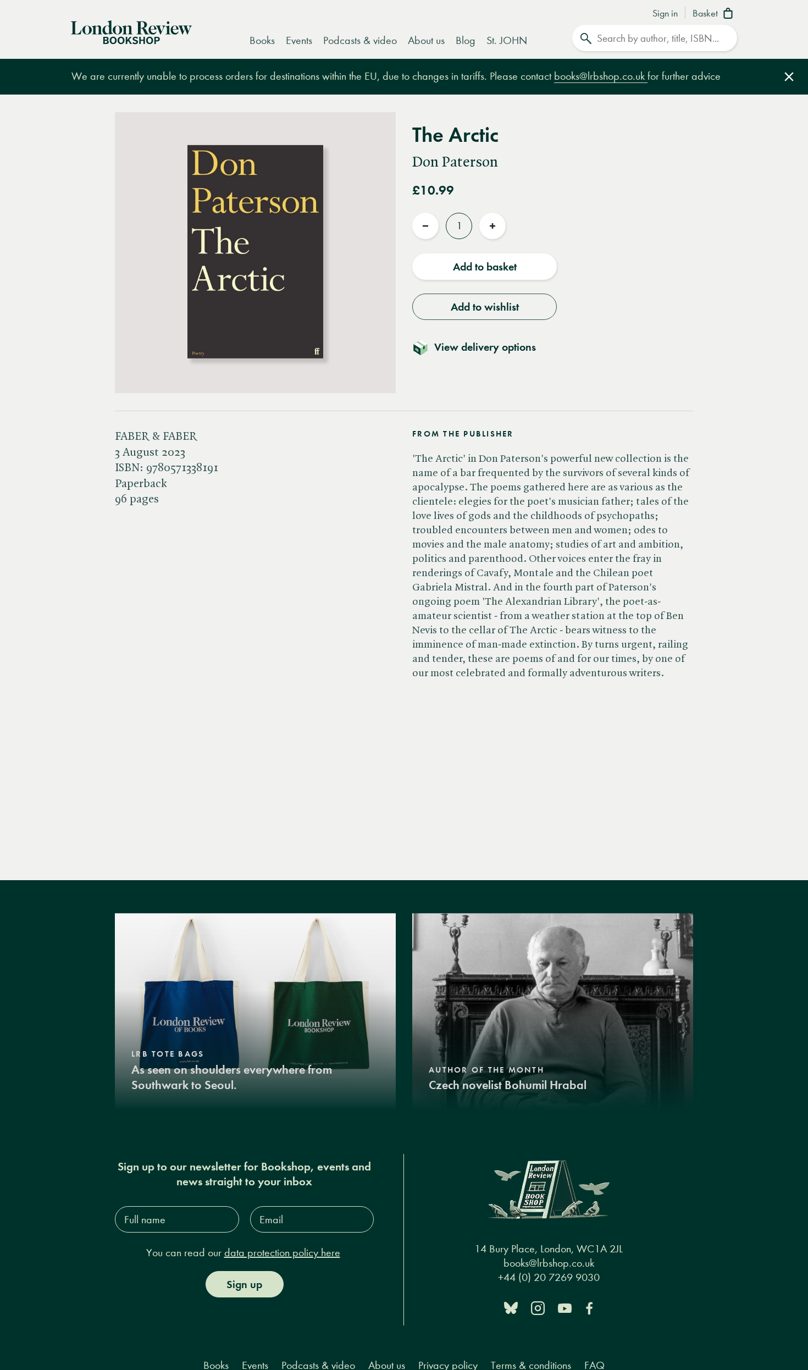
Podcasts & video (360, 40)
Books (262, 40)
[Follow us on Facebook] (589, 1307)
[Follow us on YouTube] (565, 1307)
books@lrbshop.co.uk (600, 76)
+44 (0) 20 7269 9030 (549, 1277)
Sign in (665, 14)
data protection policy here (282, 1252)
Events (299, 40)
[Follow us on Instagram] (538, 1307)
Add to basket (485, 266)
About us (426, 40)
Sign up (244, 1284)
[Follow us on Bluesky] (511, 1307)
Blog (465, 40)
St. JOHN (506, 40)
